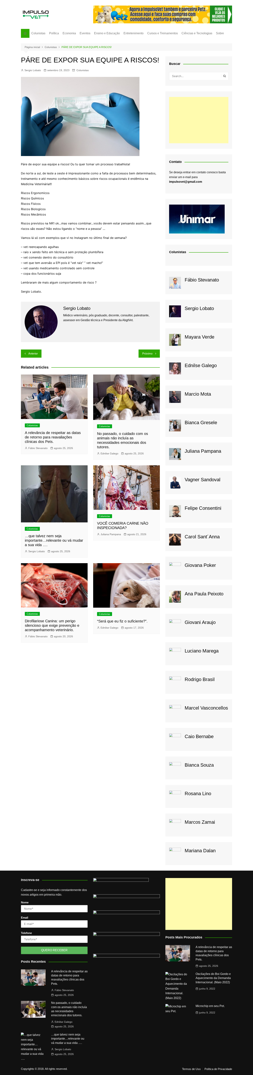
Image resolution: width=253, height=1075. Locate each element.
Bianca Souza (199, 765)
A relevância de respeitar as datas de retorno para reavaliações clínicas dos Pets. (53, 437)
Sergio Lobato (32, 70)
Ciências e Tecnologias (197, 33)
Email (24, 917)
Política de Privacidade (218, 1069)
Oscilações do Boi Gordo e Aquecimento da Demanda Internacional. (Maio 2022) (213, 978)
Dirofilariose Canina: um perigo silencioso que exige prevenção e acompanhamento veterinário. (52, 625)
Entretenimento (134, 33)
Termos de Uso (191, 1069)
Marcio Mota (198, 394)
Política (54, 33)
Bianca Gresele (201, 422)
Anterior (33, 353)
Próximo (147, 353)
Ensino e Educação (107, 33)
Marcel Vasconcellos (206, 708)
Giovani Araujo (200, 622)
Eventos (85, 33)
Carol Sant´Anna (202, 536)
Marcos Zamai (200, 822)
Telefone (26, 933)
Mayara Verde (199, 337)
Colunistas (38, 33)
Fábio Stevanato (38, 448)
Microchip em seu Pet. (210, 1006)
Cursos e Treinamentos (162, 33)
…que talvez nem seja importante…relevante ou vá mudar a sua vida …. (54, 540)
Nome (25, 902)
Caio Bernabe (199, 736)
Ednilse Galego (109, 453)
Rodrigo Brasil (200, 679)
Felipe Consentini (203, 508)
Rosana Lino (198, 793)
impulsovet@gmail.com (185, 181)
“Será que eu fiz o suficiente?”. (122, 621)
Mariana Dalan (200, 850)
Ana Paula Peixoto (204, 594)
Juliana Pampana (111, 534)
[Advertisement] (198, 120)
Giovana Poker (200, 565)
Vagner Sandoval (202, 479)
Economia (69, 33)
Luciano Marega (202, 651)
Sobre (220, 33)
